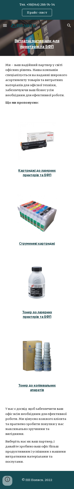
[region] (37, 10)
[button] (5, 25)
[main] (37, 43)
